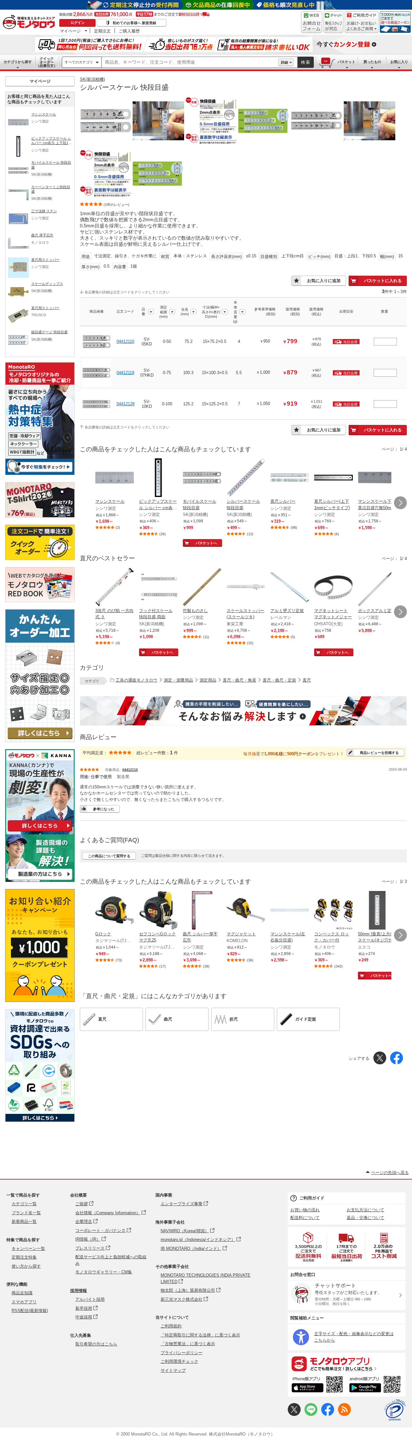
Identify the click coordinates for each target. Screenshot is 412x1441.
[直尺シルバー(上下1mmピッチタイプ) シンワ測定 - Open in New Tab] (333, 478)
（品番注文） (46, 62)
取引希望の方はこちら (96, 1344)
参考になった (103, 809)
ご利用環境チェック (179, 1361)
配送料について (305, 1217)
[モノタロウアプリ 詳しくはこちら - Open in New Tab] (347, 1363)
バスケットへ (206, 543)
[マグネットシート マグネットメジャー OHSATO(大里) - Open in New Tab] (333, 588)
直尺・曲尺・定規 (279, 680)
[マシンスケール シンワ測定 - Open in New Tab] (114, 478)
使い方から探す (26, 1266)
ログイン (77, 22)
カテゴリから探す (18, 62)
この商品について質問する (109, 856)
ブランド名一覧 (26, 1212)
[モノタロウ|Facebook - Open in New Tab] (327, 1414)
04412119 (125, 372)
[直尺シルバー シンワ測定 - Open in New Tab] (289, 478)
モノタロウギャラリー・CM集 (103, 1272)
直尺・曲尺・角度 (239, 680)
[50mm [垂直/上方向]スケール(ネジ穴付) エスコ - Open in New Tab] (377, 911)
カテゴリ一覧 (24, 1203)
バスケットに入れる (383, 280)
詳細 (284, 62)
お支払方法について (365, 1209)
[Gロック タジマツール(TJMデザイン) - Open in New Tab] (114, 911)
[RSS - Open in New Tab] (344, 1414)
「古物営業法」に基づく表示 (188, 1343)
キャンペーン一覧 (28, 1248)
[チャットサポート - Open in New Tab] (333, 22)
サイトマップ (173, 1370)
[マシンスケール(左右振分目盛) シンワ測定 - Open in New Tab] (289, 911)
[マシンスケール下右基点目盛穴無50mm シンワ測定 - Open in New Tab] (377, 478)
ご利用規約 (171, 1326)
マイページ (70, 31)
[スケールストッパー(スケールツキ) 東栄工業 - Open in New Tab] (246, 588)
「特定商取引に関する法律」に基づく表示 (200, 1335)
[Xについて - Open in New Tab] (294, 1414)
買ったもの (372, 62)
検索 (306, 62)
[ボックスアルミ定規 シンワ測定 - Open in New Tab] (377, 588)
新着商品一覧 (24, 1221)
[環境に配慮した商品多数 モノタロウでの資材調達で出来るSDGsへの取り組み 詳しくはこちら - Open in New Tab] (40, 1120)
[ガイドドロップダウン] (362, 26)
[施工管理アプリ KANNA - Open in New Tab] (40, 831)
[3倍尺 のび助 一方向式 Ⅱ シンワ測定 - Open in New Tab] (114, 588)
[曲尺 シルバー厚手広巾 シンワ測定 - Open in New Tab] (202, 911)
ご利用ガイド (311, 1198)
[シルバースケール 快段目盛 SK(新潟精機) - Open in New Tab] (246, 478)
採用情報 (78, 1290)
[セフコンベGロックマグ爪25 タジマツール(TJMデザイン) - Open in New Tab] (158, 911)
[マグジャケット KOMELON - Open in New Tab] (246, 911)
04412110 (125, 341)
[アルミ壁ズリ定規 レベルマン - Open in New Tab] (289, 588)
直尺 (307, 680)
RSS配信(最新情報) (30, 1310)
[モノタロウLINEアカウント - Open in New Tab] (310, 1414)
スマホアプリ (24, 1301)
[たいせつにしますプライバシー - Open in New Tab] (395, 1410)
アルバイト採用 (90, 1299)
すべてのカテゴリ (79, 62)
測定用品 (208, 680)
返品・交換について (365, 1217)
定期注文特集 (24, 1257)
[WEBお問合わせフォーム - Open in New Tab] (311, 22)
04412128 (126, 403)
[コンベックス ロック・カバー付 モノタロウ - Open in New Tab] (333, 911)
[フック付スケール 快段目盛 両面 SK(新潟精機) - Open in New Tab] (158, 588)
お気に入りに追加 (324, 280)
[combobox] (190, 62)
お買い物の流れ (305, 1209)
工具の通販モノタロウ (136, 680)
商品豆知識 (22, 1292)
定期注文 (102, 31)
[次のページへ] (400, 502)
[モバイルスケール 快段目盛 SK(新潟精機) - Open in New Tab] (202, 478)
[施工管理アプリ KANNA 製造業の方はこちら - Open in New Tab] (40, 880)
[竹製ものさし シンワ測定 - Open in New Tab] (202, 588)
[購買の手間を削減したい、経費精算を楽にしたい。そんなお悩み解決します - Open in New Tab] (243, 711)
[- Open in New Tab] (308, 1247)
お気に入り (399, 62)
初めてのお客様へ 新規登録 (134, 23)
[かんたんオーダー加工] (40, 740)
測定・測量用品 (178, 680)
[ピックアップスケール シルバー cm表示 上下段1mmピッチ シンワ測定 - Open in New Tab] (158, 478)
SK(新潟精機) (92, 79)
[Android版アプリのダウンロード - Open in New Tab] (376, 1385)
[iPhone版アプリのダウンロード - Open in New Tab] (317, 1385)
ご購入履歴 (129, 31)
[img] (30, 22)
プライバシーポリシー (181, 1352)
